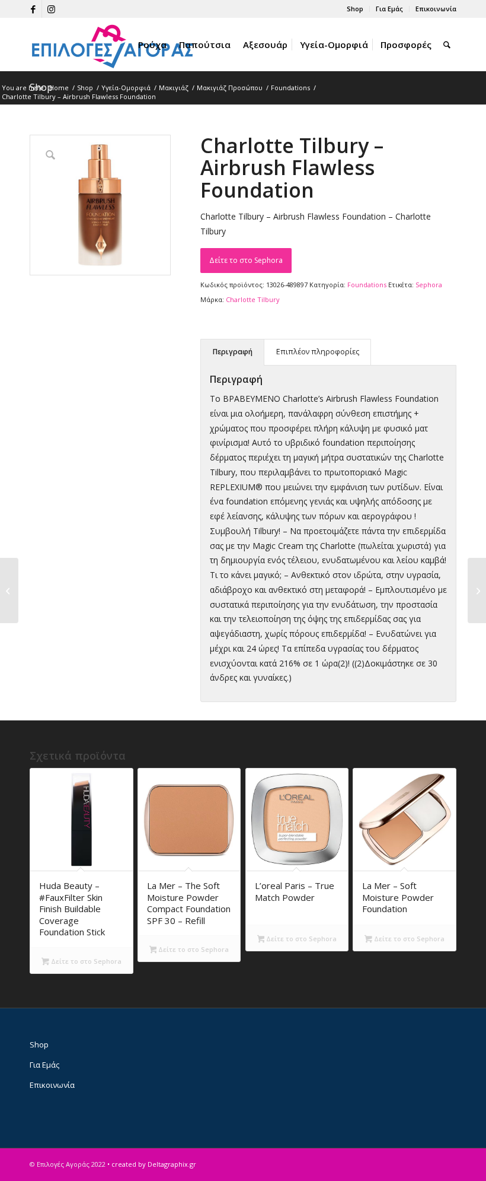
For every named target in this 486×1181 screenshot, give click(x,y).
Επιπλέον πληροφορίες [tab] (317, 352)
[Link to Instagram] (51, 9)
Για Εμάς (389, 8)
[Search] (446, 44)
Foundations (366, 284)
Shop (355, 8)
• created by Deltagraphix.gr (151, 1164)
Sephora (428, 284)
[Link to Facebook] (32, 9)
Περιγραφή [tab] (232, 352)
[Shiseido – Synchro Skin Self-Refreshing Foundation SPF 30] (9, 590)
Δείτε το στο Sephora (246, 260)
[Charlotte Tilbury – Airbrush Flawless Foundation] (477, 590)
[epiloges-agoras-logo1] (113, 44)
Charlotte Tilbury (253, 299)
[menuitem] (355, 9)
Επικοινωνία (435, 8)
